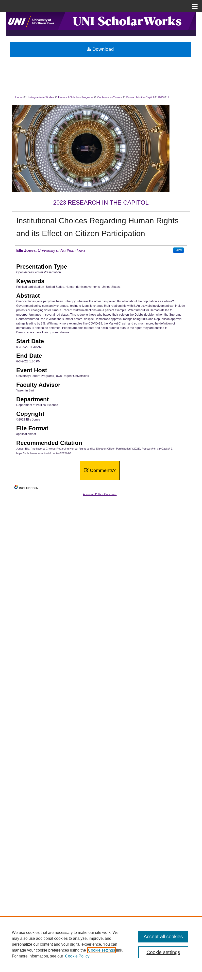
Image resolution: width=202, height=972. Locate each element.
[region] (101, 944)
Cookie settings (101, 950)
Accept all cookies (163, 936)
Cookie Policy (77, 956)
